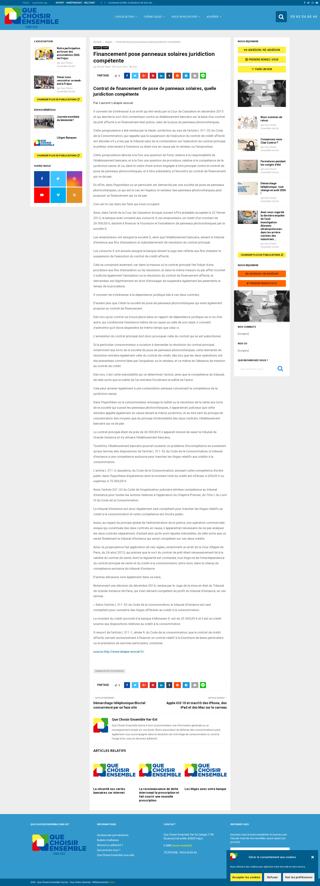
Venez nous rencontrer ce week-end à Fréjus (69, 80)
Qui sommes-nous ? (108, 850)
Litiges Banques (67, 137)
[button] (312, 857)
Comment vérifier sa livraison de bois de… (131, 2)
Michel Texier (104, 66)
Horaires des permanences (113, 835)
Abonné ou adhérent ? (110, 845)
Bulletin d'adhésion (108, 840)
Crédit (105, 48)
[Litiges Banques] (44, 142)
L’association (124, 16)
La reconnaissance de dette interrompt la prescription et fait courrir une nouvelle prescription (159, 794)
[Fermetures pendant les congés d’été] (248, 166)
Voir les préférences (298, 877)
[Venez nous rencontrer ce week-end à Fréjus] (44, 82)
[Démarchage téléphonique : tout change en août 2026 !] (248, 188)
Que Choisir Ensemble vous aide (115, 855)
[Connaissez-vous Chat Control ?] (248, 144)
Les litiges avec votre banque (205, 789)
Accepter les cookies (246, 877)
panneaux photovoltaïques (109, 671)
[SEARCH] (280, 369)
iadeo (112, 882)
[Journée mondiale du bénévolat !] (44, 121)
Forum (26, 2)
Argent (97, 48)
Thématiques (153, 16)
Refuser (272, 877)
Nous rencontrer (184, 16)
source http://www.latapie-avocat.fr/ (118, 651)
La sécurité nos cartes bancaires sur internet (109, 791)
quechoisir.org (39, 2)
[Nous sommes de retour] (248, 122)
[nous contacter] (182, 845)
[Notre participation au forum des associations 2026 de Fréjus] (44, 53)
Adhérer (213, 16)
